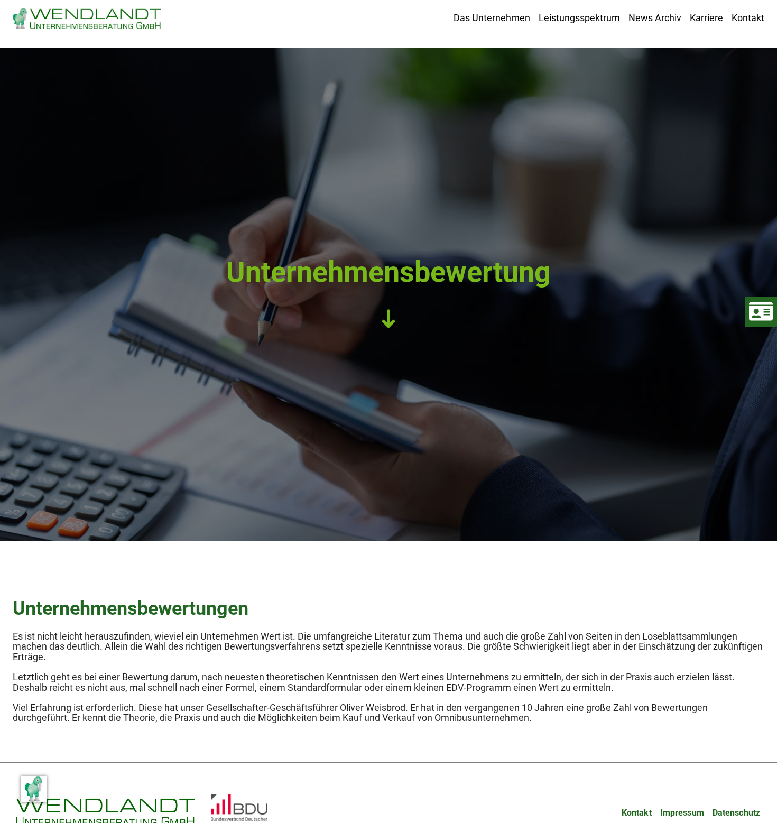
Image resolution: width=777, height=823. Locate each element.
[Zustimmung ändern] (34, 789)
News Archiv (654, 17)
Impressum (682, 813)
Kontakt (748, 17)
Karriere (706, 17)
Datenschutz (736, 813)
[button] (492, 18)
